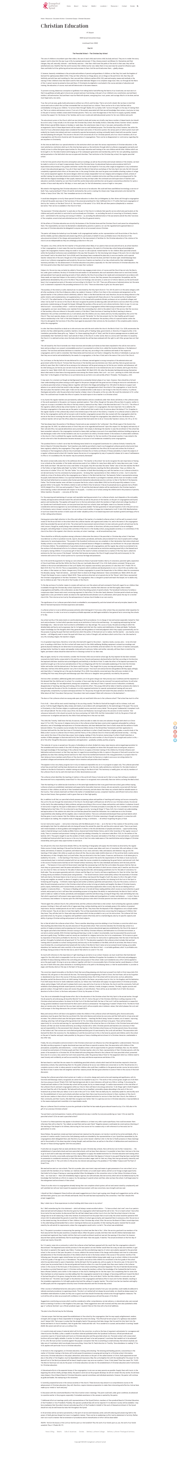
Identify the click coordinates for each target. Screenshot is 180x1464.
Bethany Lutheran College (96, 1432)
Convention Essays (71, 18)
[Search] (137, 6)
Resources (49, 18)
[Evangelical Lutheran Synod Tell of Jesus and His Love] (51, 6)
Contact (124, 6)
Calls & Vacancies (70, 1432)
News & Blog (49, 1432)
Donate (132, 6)
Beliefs (59, 1432)
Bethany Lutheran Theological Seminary (121, 1432)
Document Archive (58, 18)
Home (69, 6)
